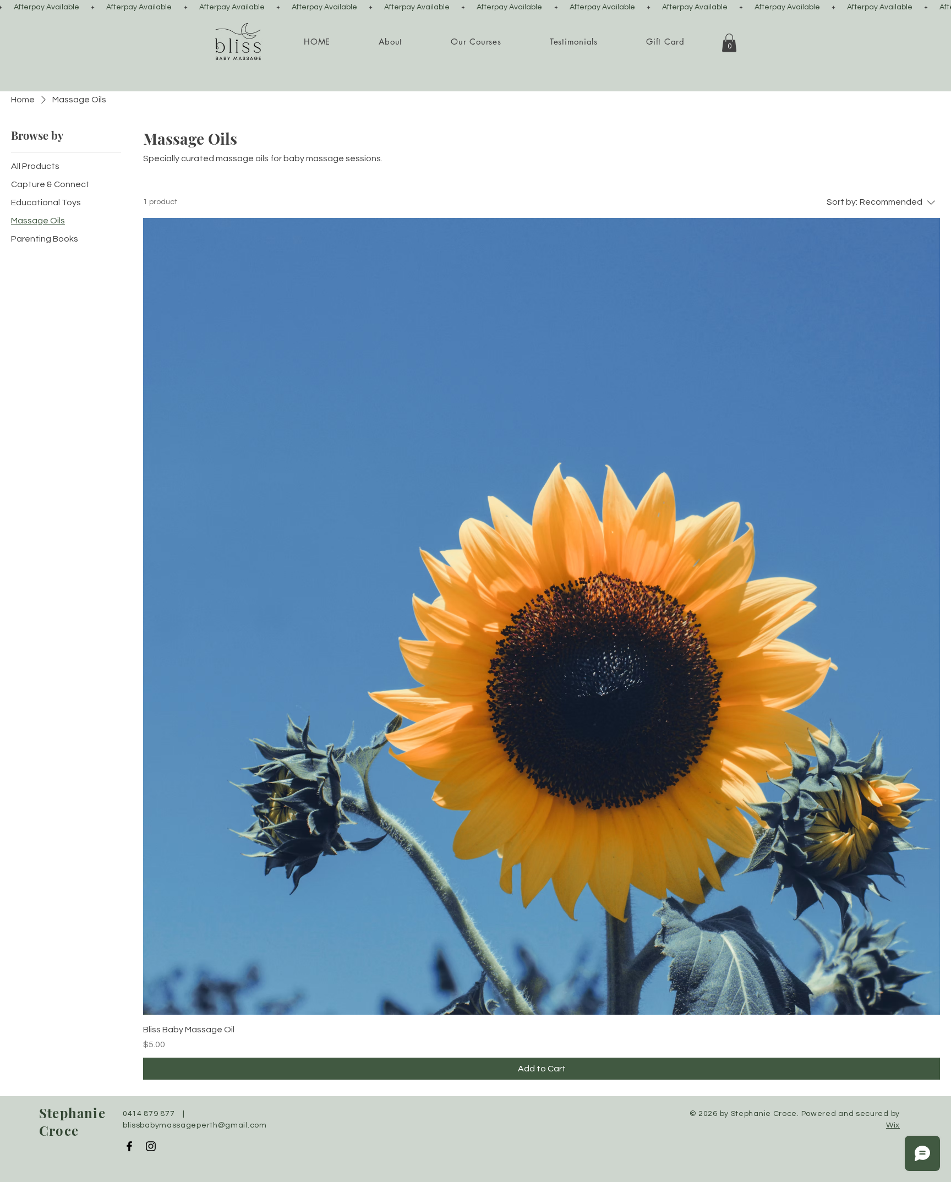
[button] (390, 41)
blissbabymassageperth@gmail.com (195, 1125)
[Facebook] (129, 1146)
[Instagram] (150, 1146)
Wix (893, 1125)
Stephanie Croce (72, 1121)
